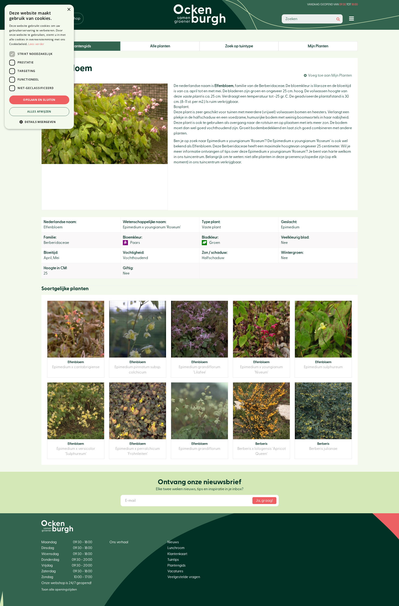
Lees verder (36, 44)
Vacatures (175, 571)
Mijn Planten (318, 46)
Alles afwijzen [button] (39, 111)
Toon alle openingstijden (59, 589)
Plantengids (81, 46)
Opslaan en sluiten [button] (39, 100)
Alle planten (160, 46)
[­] (352, 18)
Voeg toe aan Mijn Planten (330, 75)
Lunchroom (175, 548)
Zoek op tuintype (239, 46)
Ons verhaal (118, 542)
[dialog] (39, 67)
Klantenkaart (177, 554)
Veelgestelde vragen (183, 577)
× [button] (68, 9)
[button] (39, 121)
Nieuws (173, 542)
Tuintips (173, 559)
